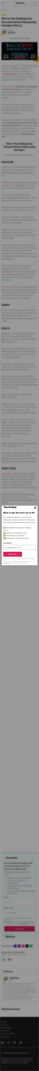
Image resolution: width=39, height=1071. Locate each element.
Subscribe (13, 554)
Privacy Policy (6, 563)
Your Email (7, 543)
